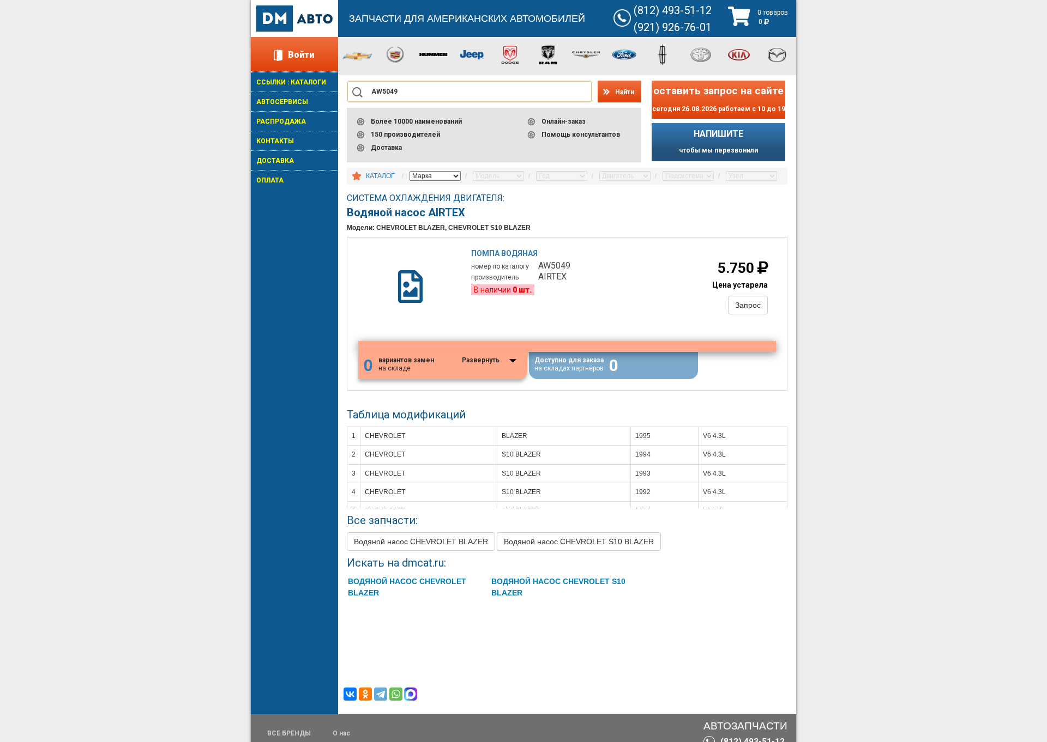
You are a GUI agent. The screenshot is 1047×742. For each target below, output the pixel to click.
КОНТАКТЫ (275, 141)
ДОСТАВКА (275, 161)
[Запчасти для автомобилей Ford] (624, 54)
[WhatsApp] (395, 694)
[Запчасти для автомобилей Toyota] (700, 54)
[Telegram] (380, 694)
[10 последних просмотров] (357, 176)
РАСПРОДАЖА (281, 121)
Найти (624, 92)
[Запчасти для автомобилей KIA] (739, 54)
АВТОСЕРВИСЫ (282, 102)
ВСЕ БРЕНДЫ (289, 733)
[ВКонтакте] (350, 694)
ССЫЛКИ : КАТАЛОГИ (291, 82)
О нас (341, 733)
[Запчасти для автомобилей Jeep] (471, 54)
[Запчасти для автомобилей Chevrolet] (357, 55)
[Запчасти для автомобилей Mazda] (777, 54)
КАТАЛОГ (380, 176)
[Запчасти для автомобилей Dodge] (510, 54)
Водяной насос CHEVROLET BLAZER (421, 541)
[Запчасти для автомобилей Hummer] (433, 54)
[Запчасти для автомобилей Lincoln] (662, 54)
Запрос (748, 305)
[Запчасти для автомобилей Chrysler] (586, 54)
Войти (301, 55)
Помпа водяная (504, 253)
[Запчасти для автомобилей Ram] (548, 54)
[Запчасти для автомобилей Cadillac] (395, 54)
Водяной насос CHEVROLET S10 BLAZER (579, 541)
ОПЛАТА (270, 180)
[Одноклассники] (365, 694)
